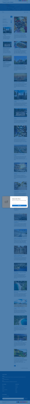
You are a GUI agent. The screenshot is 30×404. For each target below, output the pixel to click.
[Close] (26, 197)
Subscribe (19, 205)
